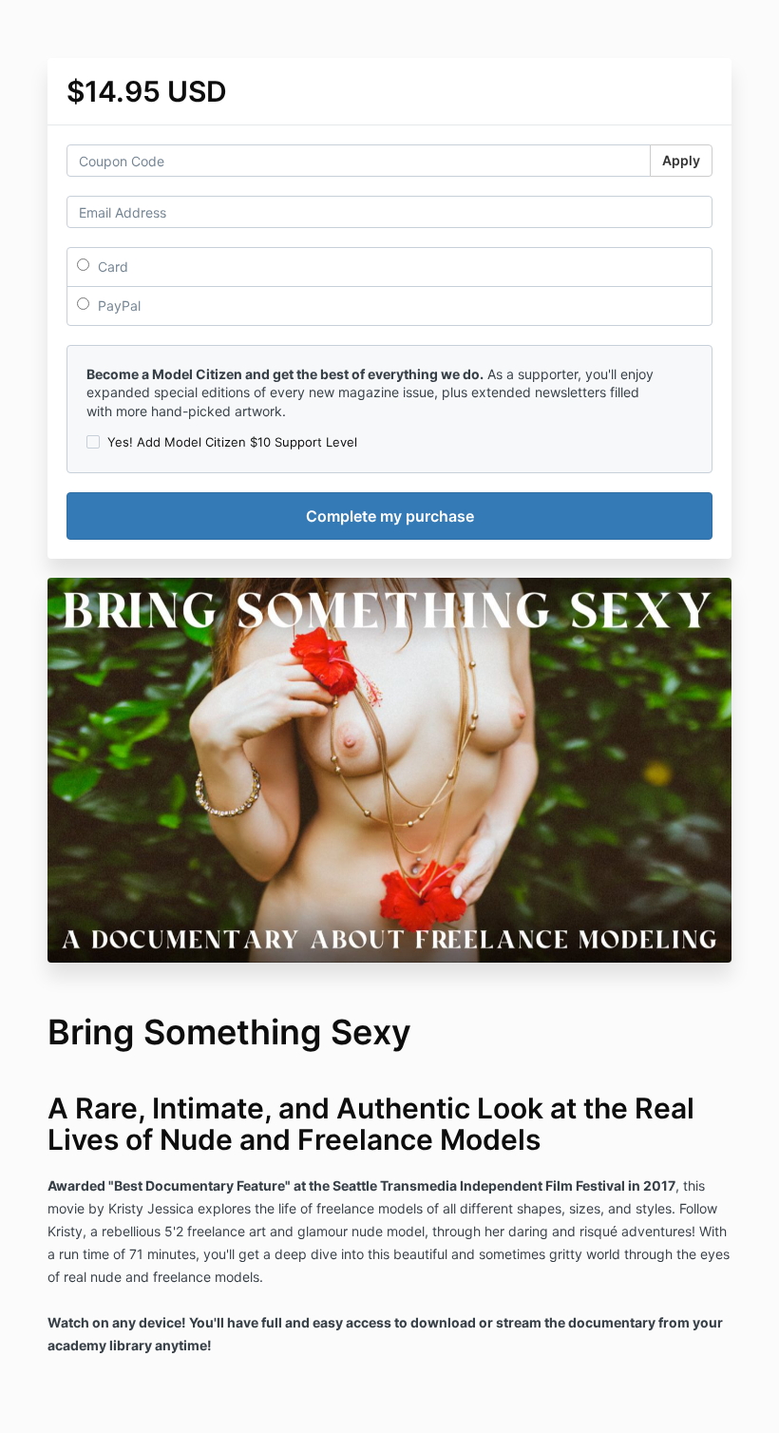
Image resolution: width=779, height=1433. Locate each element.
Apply (681, 160)
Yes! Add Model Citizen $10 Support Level (232, 441)
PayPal (117, 305)
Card (111, 266)
